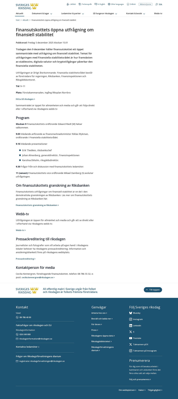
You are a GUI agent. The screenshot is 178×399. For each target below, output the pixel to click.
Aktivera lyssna (145, 4)
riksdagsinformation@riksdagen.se (35, 338)
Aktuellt (25, 20)
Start (18, 20)
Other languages (117, 4)
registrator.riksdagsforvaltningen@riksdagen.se (42, 361)
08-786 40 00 (25, 317)
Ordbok (133, 4)
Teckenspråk (87, 4)
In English (101, 4)
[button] (42, 13)
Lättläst (73, 4)
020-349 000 (25, 334)
